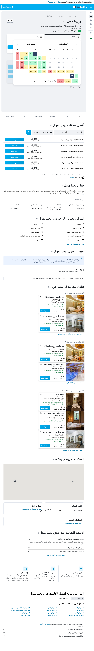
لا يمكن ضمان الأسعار (45, 624)
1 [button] (35, 54)
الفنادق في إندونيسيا (51, 610)
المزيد (82, 195)
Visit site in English (54, 2)
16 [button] (76, 67)
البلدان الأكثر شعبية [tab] (77, 598)
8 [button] (35, 58)
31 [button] (72, 76)
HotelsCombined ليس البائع (74, 629)
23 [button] (76, 71)
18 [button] (67, 67)
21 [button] (54, 67)
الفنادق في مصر (52, 613)
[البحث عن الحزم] (90, 24)
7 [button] (54, 58)
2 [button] (76, 58)
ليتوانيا (69, 16)
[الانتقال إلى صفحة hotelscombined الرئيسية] (80, 7)
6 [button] (58, 58)
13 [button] (59, 63)
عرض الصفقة (44, 311)
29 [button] (50, 71)
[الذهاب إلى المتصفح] (90, 28)
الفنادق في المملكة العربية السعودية (20, 608)
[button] (2, 2)
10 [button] (72, 63)
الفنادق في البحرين (79, 613)
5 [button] (63, 58)
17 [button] (72, 67)
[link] (70, 334)
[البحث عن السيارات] (90, 20)
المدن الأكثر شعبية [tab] (63, 598)
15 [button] (50, 63)
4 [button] (67, 58)
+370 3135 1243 (75, 28)
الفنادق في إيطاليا (52, 615)
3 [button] (72, 58)
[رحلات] (90, 33)
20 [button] (59, 67)
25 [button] (67, 71)
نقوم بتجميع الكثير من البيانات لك (73, 633)
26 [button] (63, 71)
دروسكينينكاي (59, 16)
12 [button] (63, 63)
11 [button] (67, 63)
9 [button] (76, 63)
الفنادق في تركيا (79, 610)
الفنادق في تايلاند (25, 615)
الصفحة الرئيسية (77, 16)
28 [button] (54, 71)
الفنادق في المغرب (79, 608)
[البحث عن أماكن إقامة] (90, 16)
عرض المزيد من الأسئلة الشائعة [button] (56, 555)
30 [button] (76, 76)
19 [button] (63, 67)
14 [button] (54, 63)
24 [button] (72, 71)
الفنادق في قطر (52, 608)
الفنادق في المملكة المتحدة (76, 615)
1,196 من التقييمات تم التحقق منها (63, 31)
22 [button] (50, 67)
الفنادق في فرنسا (25, 613)
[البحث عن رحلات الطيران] (90, 12)
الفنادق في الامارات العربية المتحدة (20, 610)
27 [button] (59, 71)
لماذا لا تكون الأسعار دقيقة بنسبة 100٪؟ (71, 636)
